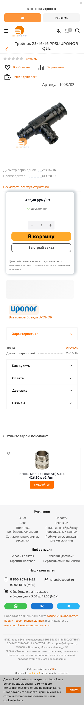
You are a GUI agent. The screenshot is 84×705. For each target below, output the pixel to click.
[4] (18, 58)
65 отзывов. (61, 673)
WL (53, 669)
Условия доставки (61, 556)
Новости (61, 518)
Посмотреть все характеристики (26, 187)
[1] (5, 58)
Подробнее (42, 484)
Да (23, 17)
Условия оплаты (22, 556)
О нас (22, 518)
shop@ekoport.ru (62, 579)
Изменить (61, 17)
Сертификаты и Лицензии (61, 561)
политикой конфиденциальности (27, 625)
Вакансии (61, 523)
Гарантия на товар (22, 561)
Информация (42, 550)
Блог (22, 523)
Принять (73, 690)
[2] (9, 58)
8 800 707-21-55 (22, 579)
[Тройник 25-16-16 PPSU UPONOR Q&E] (42, 123)
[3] (13, 58)
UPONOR (72, 347)
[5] (22, 58)
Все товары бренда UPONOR (30, 317)
